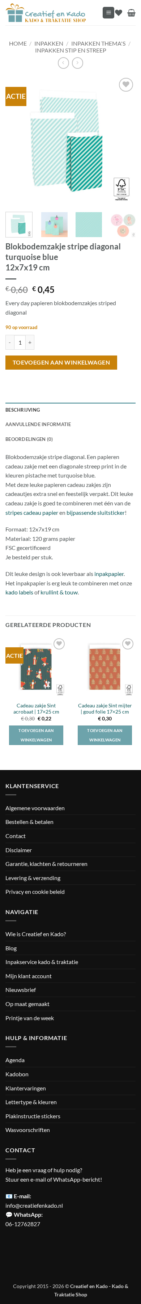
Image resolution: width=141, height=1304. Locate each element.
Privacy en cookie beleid (35, 891)
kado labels (19, 592)
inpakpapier (109, 573)
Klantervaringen (25, 1088)
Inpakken (48, 43)
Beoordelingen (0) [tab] (29, 439)
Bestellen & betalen (29, 821)
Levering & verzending (32, 877)
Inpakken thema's (98, 43)
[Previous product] (77, 62)
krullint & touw (59, 592)
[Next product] (63, 62)
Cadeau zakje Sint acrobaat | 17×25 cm (36, 709)
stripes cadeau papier (31, 512)
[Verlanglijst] (118, 13)
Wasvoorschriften (27, 1129)
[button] (108, 13)
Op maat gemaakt (27, 1003)
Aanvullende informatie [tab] (38, 424)
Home (18, 43)
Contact (15, 835)
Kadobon (17, 1073)
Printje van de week (29, 1017)
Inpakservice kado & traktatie (41, 961)
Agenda (15, 1059)
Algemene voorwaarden (35, 807)
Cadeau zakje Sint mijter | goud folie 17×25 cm (105, 709)
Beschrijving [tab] (22, 410)
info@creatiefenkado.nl (34, 1205)
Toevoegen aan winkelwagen (61, 362)
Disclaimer (18, 849)
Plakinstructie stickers (32, 1115)
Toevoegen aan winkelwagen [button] (36, 735)
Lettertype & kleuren (31, 1101)
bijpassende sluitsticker (96, 512)
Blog (11, 948)
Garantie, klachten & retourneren (46, 863)
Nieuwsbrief (20, 989)
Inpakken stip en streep (70, 50)
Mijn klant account (28, 975)
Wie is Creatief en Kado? (35, 933)
